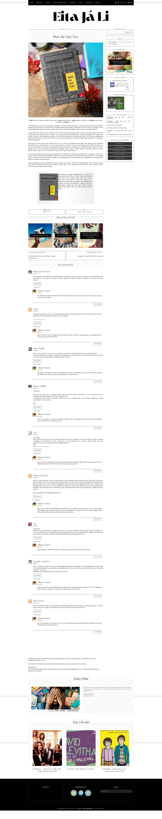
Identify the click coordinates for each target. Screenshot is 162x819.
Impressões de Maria (119, 151)
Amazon (72, 122)
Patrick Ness (82, 212)
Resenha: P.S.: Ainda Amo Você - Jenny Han (120, 131)
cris (34, 524)
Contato (97, 2)
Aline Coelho (39, 348)
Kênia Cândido (39, 386)
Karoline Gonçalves (41, 561)
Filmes (47, 2)
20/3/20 (35, 603)
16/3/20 (35, 388)
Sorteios (88, 2)
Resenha (88, 212)
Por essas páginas (44, 446)
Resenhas (39, 2)
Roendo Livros (119, 158)
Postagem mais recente (37, 252)
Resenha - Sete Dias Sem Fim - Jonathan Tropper (120, 121)
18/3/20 (39, 293)
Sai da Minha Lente (39, 319)
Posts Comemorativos (59, 2)
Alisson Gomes (43, 291)
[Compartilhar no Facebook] (47, 212)
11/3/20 (35, 273)
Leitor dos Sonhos (120, 154)
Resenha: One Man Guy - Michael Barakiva (120, 118)
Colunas (72, 2)
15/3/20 (35, 350)
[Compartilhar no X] (44, 212)
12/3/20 (35, 311)
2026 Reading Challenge (119, 80)
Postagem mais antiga (94, 252)
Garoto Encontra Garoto (115, 125)
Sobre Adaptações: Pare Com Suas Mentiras (120, 62)
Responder (37, 283)
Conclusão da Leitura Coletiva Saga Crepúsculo (41, 257)
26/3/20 (39, 620)
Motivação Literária (41, 271)
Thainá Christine (40, 475)
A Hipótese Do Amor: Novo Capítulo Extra (120, 134)
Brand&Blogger (87, 808)
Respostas (37, 287)
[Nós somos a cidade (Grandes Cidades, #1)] (112, 108)
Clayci (36, 309)
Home (31, 2)
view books (127, 89)
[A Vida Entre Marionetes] (120, 109)
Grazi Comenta (119, 147)
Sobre (80, 2)
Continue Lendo (89, 694)
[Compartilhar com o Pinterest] (49, 212)
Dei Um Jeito (120, 143)
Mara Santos (38, 601)
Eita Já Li (64, 808)
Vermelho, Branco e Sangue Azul (117, 128)
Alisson (118, 83)
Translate (114, 44)
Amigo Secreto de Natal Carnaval (90, 256)
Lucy (35, 432)
